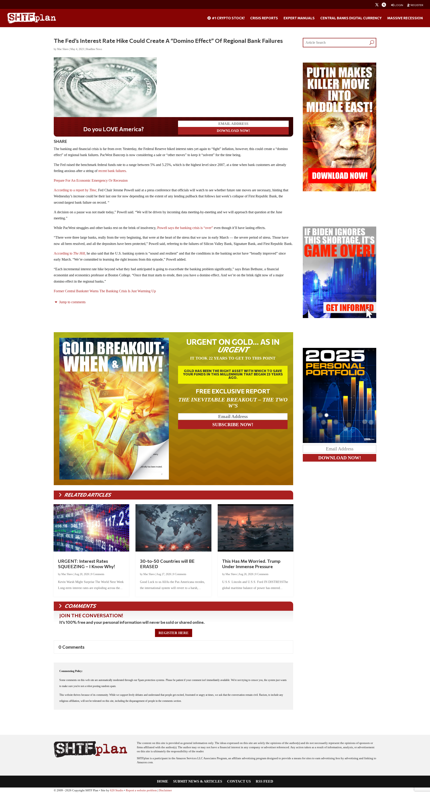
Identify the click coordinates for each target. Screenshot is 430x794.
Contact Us (239, 781)
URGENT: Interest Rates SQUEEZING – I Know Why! (86, 563)
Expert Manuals (299, 18)
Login (398, 5)
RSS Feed (264, 781)
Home (162, 781)
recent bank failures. (112, 171)
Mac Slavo (63, 49)
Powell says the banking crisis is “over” (185, 228)
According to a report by (71, 190)
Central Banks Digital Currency (351, 18)
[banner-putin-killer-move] (339, 190)
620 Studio (116, 790)
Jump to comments (72, 302)
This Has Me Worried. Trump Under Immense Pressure (251, 563)
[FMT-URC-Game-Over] (339, 317)
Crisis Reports (264, 18)
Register (416, 5)
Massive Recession (405, 18)
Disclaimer (165, 790)
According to (70, 253)
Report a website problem (141, 790)
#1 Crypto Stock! (228, 18)
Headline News (94, 49)
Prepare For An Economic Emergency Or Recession (91, 180)
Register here (174, 633)
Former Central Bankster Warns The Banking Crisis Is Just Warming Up (105, 291)
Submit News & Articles (197, 781)
